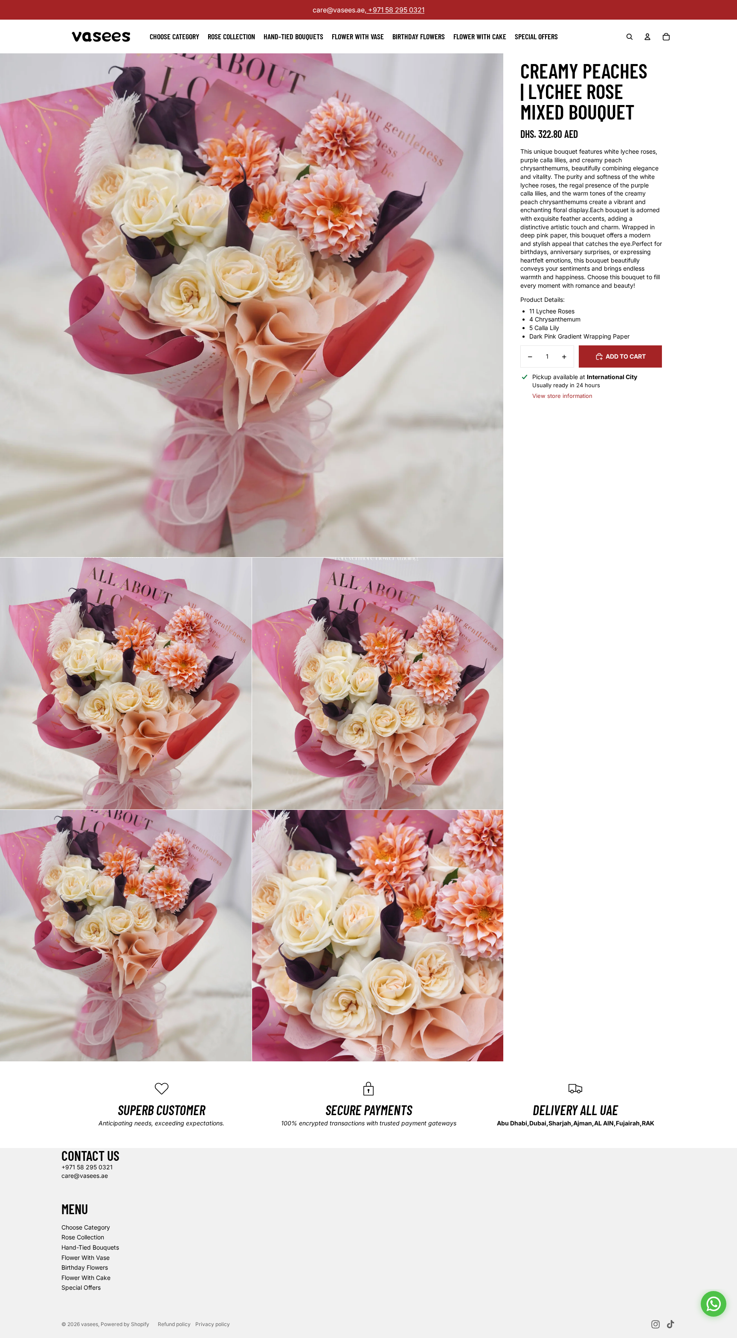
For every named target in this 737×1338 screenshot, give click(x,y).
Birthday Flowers (84, 1267)
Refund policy (174, 1324)
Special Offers (81, 1287)
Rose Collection (82, 1237)
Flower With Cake (85, 1277)
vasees (89, 1324)
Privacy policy (212, 1324)
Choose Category (85, 1227)
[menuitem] (174, 36)
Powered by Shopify (125, 1324)
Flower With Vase (85, 1257)
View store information (562, 395)
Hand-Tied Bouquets (90, 1247)
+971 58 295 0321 (395, 10)
